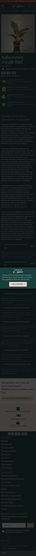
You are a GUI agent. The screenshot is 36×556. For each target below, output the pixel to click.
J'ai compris (17, 284)
